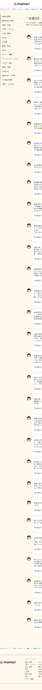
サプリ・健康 (7, 54)
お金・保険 (6, 33)
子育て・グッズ (8, 29)
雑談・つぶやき (8, 84)
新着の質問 (6, 16)
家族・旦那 (6, 67)
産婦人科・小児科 (8, 76)
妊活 (4, 50)
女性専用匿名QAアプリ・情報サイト (21, 5)
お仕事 (4, 42)
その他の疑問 (7, 80)
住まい (4, 38)
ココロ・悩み (7, 63)
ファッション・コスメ (10, 59)
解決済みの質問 (8, 21)
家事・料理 (6, 46)
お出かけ (5, 71)
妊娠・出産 (6, 25)
